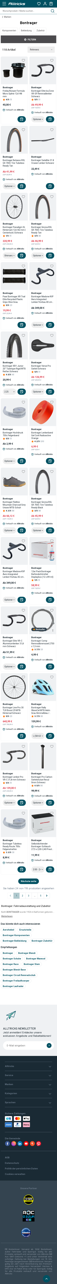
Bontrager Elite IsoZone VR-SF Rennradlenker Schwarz (42, 94)
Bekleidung (26, 30)
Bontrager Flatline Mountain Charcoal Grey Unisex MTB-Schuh (14, 505)
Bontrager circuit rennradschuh (19, 975)
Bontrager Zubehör (42, 940)
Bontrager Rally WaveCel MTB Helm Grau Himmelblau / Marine (40, 710)
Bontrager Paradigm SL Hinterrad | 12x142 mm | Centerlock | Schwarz (14, 230)
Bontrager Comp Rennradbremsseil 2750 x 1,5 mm (42, 644)
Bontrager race (11, 964)
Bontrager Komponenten (16, 935)
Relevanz (34, 49)
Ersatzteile (25, 929)
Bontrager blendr (27, 953)
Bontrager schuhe (12, 958)
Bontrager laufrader (13, 986)
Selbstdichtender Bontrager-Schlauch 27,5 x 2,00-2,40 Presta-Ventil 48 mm (42, 846)
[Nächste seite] (47, 896)
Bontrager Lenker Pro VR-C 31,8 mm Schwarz (14, 778)
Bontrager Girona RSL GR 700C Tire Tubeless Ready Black (42, 505)
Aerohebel (8, 929)
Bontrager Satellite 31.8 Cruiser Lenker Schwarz (42, 161)
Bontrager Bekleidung (14, 940)
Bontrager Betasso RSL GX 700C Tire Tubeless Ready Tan (14, 163)
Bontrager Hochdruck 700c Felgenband (13, 434)
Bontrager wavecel (35, 958)
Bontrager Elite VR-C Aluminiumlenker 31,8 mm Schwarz (13, 644)
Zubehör (40, 30)
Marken (7, 17)
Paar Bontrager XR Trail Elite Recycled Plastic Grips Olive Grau (14, 299)
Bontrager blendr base (14, 969)
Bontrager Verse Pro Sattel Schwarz (41, 367)
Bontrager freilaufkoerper (16, 980)
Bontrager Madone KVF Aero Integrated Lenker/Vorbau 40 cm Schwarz (42, 299)
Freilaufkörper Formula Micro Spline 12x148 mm (14, 94)
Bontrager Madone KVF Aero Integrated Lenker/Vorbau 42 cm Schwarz (14, 574)
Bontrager (8, 953)
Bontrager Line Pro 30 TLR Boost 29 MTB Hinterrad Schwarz (13, 710)
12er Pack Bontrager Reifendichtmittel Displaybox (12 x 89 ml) (42, 574)
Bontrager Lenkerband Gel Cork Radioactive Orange (42, 435)
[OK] (49, 1045)
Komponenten (9, 30)
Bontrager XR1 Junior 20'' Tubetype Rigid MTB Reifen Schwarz (14, 369)
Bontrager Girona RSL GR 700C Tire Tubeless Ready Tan (42, 230)
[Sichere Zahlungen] (18, 1121)
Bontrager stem (32, 964)
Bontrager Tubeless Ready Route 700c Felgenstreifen (12, 846)
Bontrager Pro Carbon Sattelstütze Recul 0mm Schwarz (41, 780)
